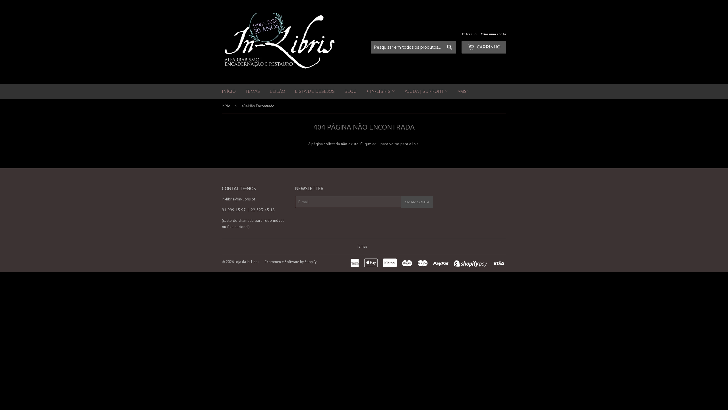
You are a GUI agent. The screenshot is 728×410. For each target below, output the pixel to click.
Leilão (277, 91)
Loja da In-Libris (247, 261)
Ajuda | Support (424, 91)
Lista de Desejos (315, 91)
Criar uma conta (493, 34)
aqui (375, 143)
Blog (350, 91)
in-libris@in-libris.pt (238, 199)
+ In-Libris (379, 91)
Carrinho (488, 47)
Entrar (467, 34)
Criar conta (417, 202)
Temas (252, 91)
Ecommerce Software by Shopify (291, 261)
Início (229, 91)
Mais (462, 91)
